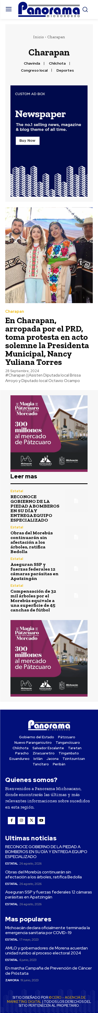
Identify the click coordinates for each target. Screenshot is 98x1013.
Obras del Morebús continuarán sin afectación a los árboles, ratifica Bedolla (31, 542)
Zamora (12, 980)
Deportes (65, 70)
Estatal (16, 491)
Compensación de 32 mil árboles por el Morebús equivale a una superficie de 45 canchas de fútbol (33, 600)
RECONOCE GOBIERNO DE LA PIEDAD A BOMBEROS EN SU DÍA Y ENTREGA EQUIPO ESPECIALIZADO (34, 508)
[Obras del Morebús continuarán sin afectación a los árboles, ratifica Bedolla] (76, 537)
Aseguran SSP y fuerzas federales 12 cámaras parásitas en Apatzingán (34, 571)
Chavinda (32, 63)
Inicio (38, 37)
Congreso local (34, 70)
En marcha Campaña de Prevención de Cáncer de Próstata (48, 970)
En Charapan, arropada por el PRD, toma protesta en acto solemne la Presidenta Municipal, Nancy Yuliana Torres (47, 341)
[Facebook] (11, 820)
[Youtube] (41, 820)
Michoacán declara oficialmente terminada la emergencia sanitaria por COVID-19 (47, 930)
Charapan (14, 312)
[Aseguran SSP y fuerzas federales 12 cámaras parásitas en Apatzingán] (76, 568)
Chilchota (57, 63)
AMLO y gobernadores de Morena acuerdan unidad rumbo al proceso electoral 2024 (46, 950)
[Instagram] (21, 820)
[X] (31, 820)
